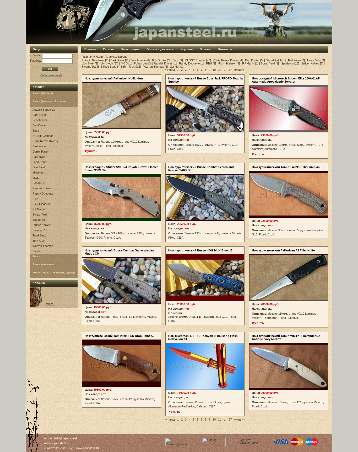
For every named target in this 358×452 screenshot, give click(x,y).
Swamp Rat (39, 230)
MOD (35, 177)
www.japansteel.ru (57, 443)
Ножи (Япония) (43, 93)
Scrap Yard (39, 214)
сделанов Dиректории (249, 441)
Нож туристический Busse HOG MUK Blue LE (200, 250)
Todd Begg (39, 235)
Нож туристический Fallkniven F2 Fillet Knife (283, 250)
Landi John (39, 162)
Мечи (36, 256)
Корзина (187, 49)
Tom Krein (38, 240)
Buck (35, 130)
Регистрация (130, 49)
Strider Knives (41, 225)
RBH (35, 198)
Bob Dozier (39, 125)
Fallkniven (38, 156)
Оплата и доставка (160, 49)
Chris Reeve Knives (45, 141)
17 (230, 69)
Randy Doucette (42, 193)
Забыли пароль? (51, 75)
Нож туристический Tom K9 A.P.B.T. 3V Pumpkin (286, 167)
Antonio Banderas (43, 109)
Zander (37, 251)
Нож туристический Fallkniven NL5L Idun (114, 78)
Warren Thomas (42, 245)
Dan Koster (39, 146)
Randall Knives (41, 188)
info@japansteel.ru (67, 438)
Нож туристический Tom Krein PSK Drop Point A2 (119, 335)
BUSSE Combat (42, 135)
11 (219, 69)
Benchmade (40, 120)
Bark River (39, 114)
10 (214, 69)
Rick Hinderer (41, 204)
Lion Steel (38, 167)
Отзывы (205, 49)
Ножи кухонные (43, 264)
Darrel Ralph (40, 151)
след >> (239, 69)
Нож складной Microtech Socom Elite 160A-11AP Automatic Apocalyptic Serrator (286, 80)
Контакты (225, 49)
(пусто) (50, 303)
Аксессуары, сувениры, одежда (54, 272)
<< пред (170, 69)
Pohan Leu (39, 183)
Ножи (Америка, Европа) (49, 101)
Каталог (108, 49)
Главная (90, 49)
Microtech (38, 172)
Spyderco (38, 219)
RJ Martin (38, 209)
